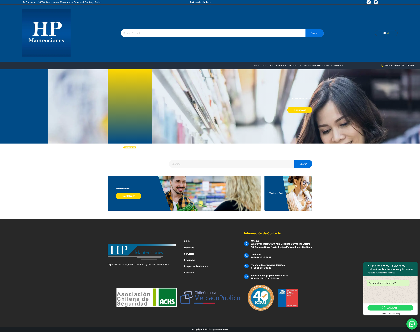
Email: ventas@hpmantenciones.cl (269, 275)
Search (303, 163)
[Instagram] (369, 2)
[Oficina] (246, 243)
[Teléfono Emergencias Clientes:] (246, 266)
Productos (295, 65)
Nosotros (268, 65)
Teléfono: (256, 254)
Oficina (255, 240)
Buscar (314, 33)
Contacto (337, 65)
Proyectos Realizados (316, 65)
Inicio (257, 65)
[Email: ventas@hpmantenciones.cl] (246, 276)
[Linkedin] (376, 2)
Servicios (281, 65)
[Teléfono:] (246, 255)
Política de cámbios (200, 2)
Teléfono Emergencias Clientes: (268, 265)
